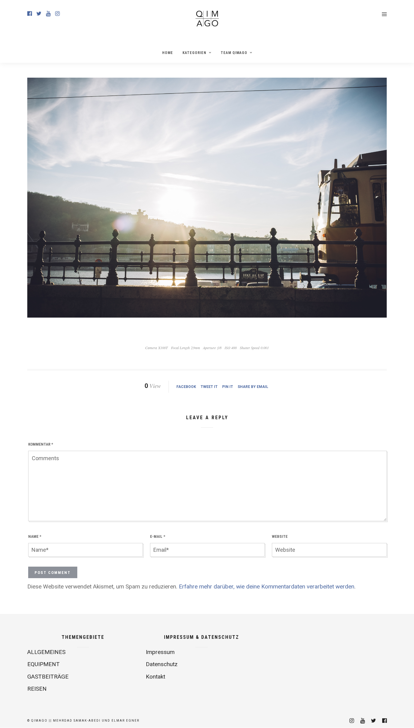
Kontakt (155, 676)
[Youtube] (48, 13)
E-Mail (157, 536)
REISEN (37, 688)
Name (34, 536)
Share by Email (253, 387)
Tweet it (209, 387)
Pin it (227, 387)
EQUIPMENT (43, 664)
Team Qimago (234, 53)
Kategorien (194, 53)
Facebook (186, 387)
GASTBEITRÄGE (47, 676)
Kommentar (40, 444)
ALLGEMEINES (46, 652)
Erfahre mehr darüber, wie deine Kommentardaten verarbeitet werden (266, 586)
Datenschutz (162, 664)
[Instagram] (57, 13)
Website (280, 536)
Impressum (160, 652)
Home (167, 53)
